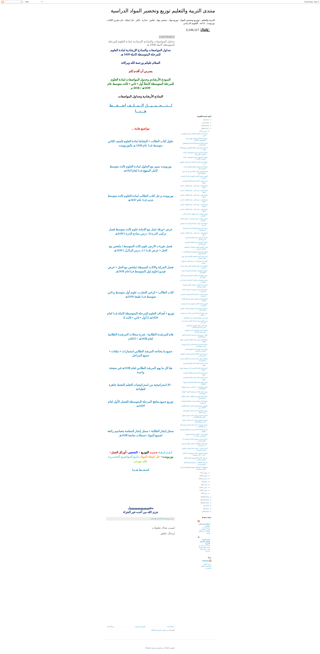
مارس (205, 487)
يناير (205, 493)
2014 (207, 503)
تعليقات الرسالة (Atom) (158, 630)
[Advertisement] (140, 607)
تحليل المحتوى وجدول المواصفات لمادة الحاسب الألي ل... (195, 158)
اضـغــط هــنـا (140, 469)
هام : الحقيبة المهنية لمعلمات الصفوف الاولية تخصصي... (196, 248)
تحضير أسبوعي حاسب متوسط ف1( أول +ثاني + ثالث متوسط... (195, 454)
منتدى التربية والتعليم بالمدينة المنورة (205, 541)
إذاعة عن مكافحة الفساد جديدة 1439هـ (196, 318)
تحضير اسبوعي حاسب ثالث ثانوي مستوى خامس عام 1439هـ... (195, 416)
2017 (207, 128)
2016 (207, 497)
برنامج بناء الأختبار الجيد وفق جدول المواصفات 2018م (197, 139)
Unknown (205, 561)
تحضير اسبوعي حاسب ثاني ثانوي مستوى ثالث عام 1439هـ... (195, 421)
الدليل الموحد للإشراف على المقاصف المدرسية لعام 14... (196, 331)
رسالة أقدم (110, 626)
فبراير (205, 490)
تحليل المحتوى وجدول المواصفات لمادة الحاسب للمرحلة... (195, 153)
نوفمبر (205, 473)
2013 (207, 506)
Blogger (148, 648)
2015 (207, 500)
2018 (207, 126)
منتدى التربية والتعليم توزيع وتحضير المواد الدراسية (163, 10)
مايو (205, 481)
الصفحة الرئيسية (140, 626)
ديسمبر (204, 131)
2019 (207, 123)
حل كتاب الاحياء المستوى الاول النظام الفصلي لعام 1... (196, 459)
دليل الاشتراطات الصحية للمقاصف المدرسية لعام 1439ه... (197, 326)
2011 (207, 509)
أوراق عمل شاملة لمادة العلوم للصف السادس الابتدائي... (196, 350)
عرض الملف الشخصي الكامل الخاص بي (206, 566)
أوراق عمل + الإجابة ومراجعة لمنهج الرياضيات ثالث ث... (197, 435)
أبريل (205, 484)
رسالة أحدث (170, 626)
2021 (207, 120)
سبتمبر (204, 479)
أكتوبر (205, 476)
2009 (207, 511)
